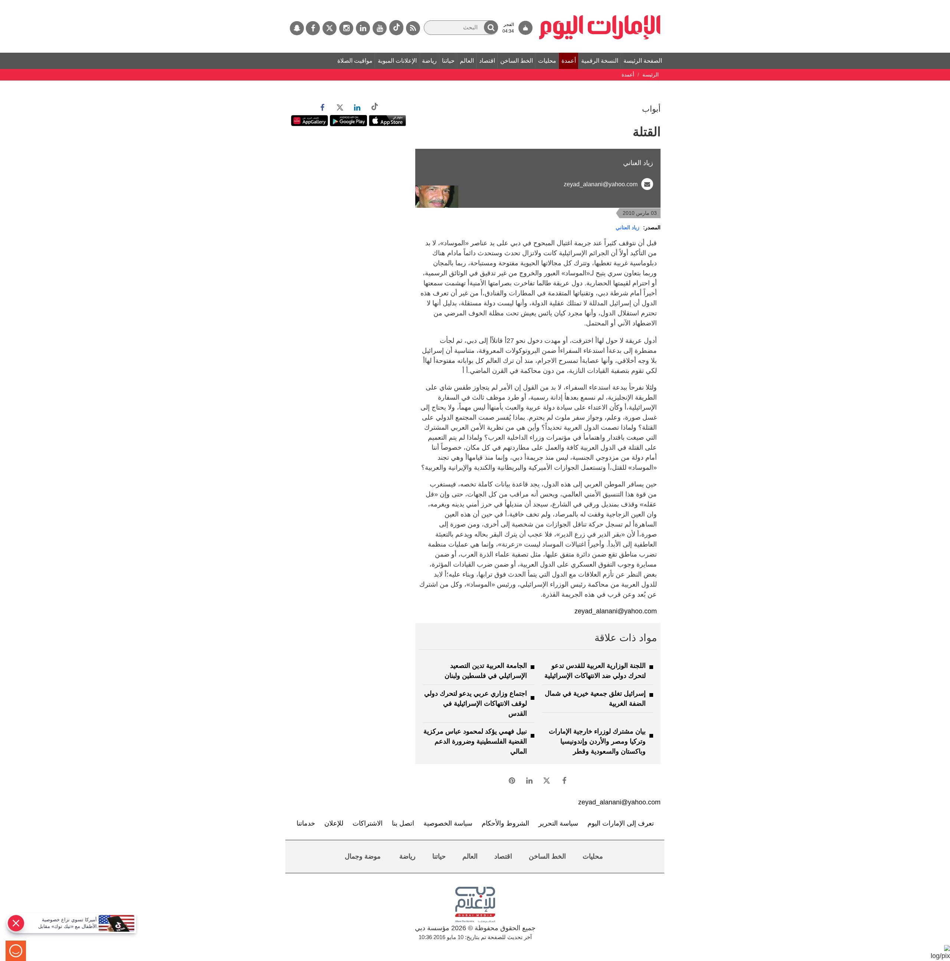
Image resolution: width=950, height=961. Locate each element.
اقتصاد (487, 61)
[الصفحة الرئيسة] (600, 3)
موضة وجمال (363, 856)
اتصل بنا (403, 823)
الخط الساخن (516, 61)
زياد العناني (627, 227)
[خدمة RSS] (413, 28)
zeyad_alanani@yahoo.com (601, 184)
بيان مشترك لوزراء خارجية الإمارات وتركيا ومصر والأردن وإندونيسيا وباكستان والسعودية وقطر (597, 741)
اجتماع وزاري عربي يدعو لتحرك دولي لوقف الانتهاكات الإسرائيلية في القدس (475, 703)
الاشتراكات (368, 823)
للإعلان (333, 823)
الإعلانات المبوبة (397, 61)
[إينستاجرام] (346, 28)
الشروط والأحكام (505, 823)
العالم (467, 61)
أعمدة (568, 61)
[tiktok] (396, 27)
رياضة (429, 61)
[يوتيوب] (380, 28)
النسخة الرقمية (599, 61)
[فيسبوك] (313, 28)
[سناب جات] (297, 28)
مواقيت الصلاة (355, 61)
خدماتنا (306, 823)
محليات (547, 61)
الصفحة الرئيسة (642, 61)
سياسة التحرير (558, 823)
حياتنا (448, 61)
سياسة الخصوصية (447, 823)
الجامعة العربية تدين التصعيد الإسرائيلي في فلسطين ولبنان (486, 670)
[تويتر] (329, 28)
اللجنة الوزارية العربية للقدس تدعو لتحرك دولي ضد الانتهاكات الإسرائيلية (595, 670)
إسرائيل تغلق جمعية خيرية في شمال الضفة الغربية (595, 698)
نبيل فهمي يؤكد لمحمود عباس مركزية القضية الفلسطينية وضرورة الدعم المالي (475, 741)
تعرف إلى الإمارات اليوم (620, 823)
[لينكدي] (363, 28)
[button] (491, 27)
